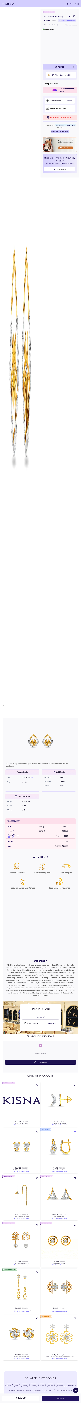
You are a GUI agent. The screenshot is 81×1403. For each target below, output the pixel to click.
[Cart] (78, 4)
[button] (20, 1165)
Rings (17, 1385)
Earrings (24, 1385)
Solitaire (9, 1385)
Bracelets (50, 1385)
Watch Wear (48, 1390)
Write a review (42, 1062)
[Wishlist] (75, 4)
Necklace (28, 1390)
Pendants (33, 1385)
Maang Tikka (71, 1385)
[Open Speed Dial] (75, 1390)
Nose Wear (38, 1390)
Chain (57, 1390)
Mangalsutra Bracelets (16, 1390)
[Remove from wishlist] (75, 1132)
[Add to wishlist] (37, 1085)
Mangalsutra (60, 1385)
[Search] (71, 4)
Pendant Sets (66, 1390)
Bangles (42, 1385)
